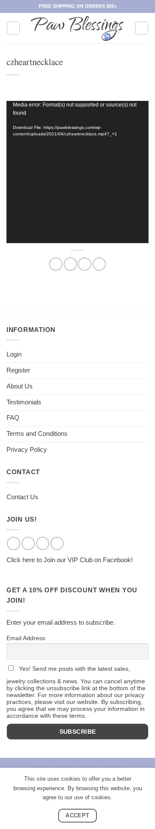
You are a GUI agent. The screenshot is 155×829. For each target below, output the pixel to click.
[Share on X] (70, 264)
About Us (19, 386)
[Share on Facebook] (55, 264)
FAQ (12, 417)
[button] (13, 28)
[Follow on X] (43, 543)
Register (18, 370)
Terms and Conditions (37, 433)
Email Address (25, 638)
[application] (77, 172)
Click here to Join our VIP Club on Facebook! (69, 560)
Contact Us (22, 497)
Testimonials (23, 402)
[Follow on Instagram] (28, 543)
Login (14, 354)
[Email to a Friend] (84, 264)
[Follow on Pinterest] (57, 543)
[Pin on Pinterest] (99, 264)
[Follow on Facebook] (13, 543)
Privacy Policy (26, 449)
